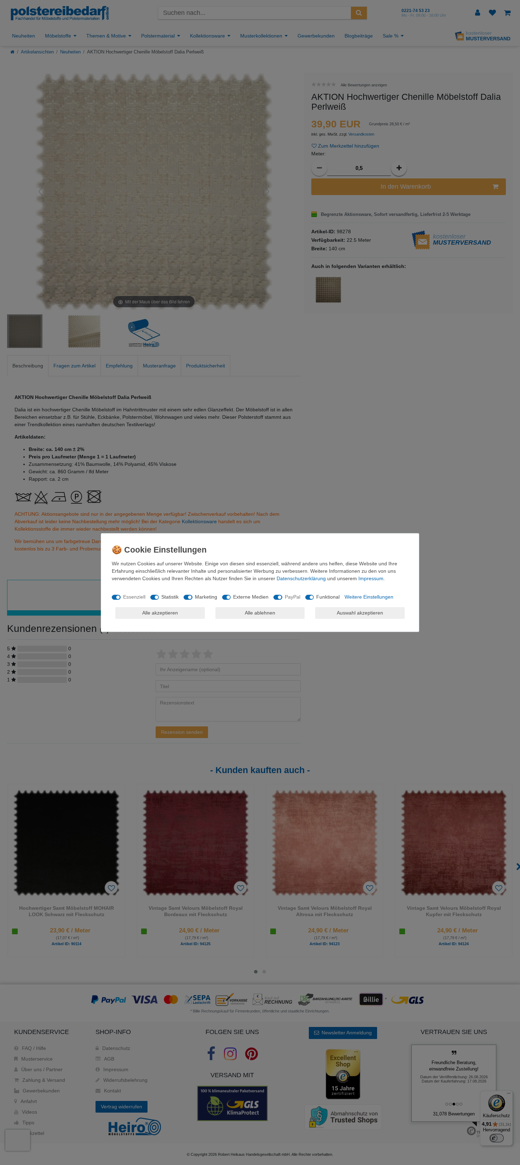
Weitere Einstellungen (369, 597)
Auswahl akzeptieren (360, 613)
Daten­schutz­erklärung (301, 578)
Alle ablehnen (260, 613)
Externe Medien (250, 597)
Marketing (206, 597)
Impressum (370, 578)
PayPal (292, 597)
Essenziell (134, 597)
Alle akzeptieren (160, 613)
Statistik (170, 597)
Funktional (328, 597)
